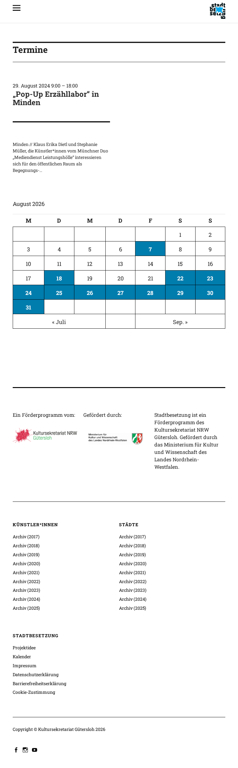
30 (210, 293)
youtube (35, 749)
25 (59, 293)
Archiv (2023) (26, 590)
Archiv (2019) (26, 554)
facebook (16, 749)
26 (90, 293)
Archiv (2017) (26, 537)
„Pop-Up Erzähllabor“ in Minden (56, 98)
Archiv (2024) (26, 599)
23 (210, 278)
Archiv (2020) (26, 563)
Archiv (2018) (26, 545)
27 (120, 293)
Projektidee (24, 648)
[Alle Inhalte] (19, 8)
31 (28, 307)
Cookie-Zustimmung (34, 692)
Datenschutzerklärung (36, 674)
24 (28, 293)
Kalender (22, 656)
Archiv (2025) (26, 608)
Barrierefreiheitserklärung (39, 683)
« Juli (59, 322)
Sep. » (180, 322)
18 (59, 278)
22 (180, 278)
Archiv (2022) (26, 581)
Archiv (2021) (26, 572)
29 (180, 293)
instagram (26, 749)
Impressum (25, 665)
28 (150, 293)
